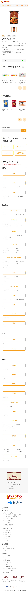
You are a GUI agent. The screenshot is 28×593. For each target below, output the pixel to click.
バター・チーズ (7, 226)
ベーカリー (6, 352)
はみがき (18, 440)
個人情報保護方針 (7, 566)
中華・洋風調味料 (20, 261)
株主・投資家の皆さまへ (9, 548)
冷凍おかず (6, 235)
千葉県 (5, 516)
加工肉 (5, 177)
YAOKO (10, 586)
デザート (18, 224)
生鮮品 (4, 168)
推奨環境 (5, 564)
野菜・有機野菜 (7, 196)
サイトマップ (6, 558)
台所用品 (6, 369)
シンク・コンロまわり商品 (10, 428)
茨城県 (19, 515)
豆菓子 (5, 276)
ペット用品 (6, 460)
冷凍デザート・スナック (9, 239)
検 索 (23, 130)
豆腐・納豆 (6, 248)
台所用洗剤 (6, 451)
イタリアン (6, 317)
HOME (3, 5)
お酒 (5, 308)
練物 (17, 248)
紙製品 (5, 440)
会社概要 (5, 546)
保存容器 (6, 430)
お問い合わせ (6, 560)
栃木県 (14, 515)
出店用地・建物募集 (8, 525)
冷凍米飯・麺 (19, 235)
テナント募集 (6, 523)
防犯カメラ (6, 572)
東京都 (9, 516)
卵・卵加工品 (19, 226)
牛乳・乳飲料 (7, 224)
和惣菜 (17, 250)
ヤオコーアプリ (7, 536)
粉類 (5, 263)
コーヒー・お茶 (7, 299)
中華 (5, 327)
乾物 (17, 263)
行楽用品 (6, 415)
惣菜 (5, 343)
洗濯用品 (6, 387)
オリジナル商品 (7, 530)
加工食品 (5, 205)
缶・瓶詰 (6, 265)
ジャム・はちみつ (20, 214)
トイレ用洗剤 (19, 451)
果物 (5, 198)
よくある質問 (6, 556)
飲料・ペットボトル (20, 299)
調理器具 (18, 424)
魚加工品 (18, 187)
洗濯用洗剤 (6, 449)
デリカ (4, 334)
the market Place (7, 520)
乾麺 (17, 290)
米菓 (17, 276)
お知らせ (5, 507)
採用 (4, 550)
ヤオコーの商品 (19, 5)
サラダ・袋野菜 (19, 196)
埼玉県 (5, 515)
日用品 (4, 359)
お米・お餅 (6, 290)
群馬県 (9, 515)
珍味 (17, 279)
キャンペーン (6, 540)
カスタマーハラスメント (9, 570)
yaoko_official (17, 586)
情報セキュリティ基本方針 (9, 568)
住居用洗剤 (18, 449)
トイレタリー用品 (8, 406)
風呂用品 (6, 397)
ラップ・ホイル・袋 (8, 426)
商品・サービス (10, 5)
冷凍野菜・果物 (7, 237)
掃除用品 (6, 378)
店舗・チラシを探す (8, 513)
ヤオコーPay (6, 538)
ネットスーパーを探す (8, 518)
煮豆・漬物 (6, 250)
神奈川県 (15, 516)
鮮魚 (5, 187)
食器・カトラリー (8, 424)
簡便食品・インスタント (9, 267)
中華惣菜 (6, 252)
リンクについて (7, 562)
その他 (5, 281)
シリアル (6, 214)
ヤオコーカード (7, 532)
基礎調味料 (6, 261)
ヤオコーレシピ (7, 534)
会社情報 (5, 544)
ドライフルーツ (7, 279)
